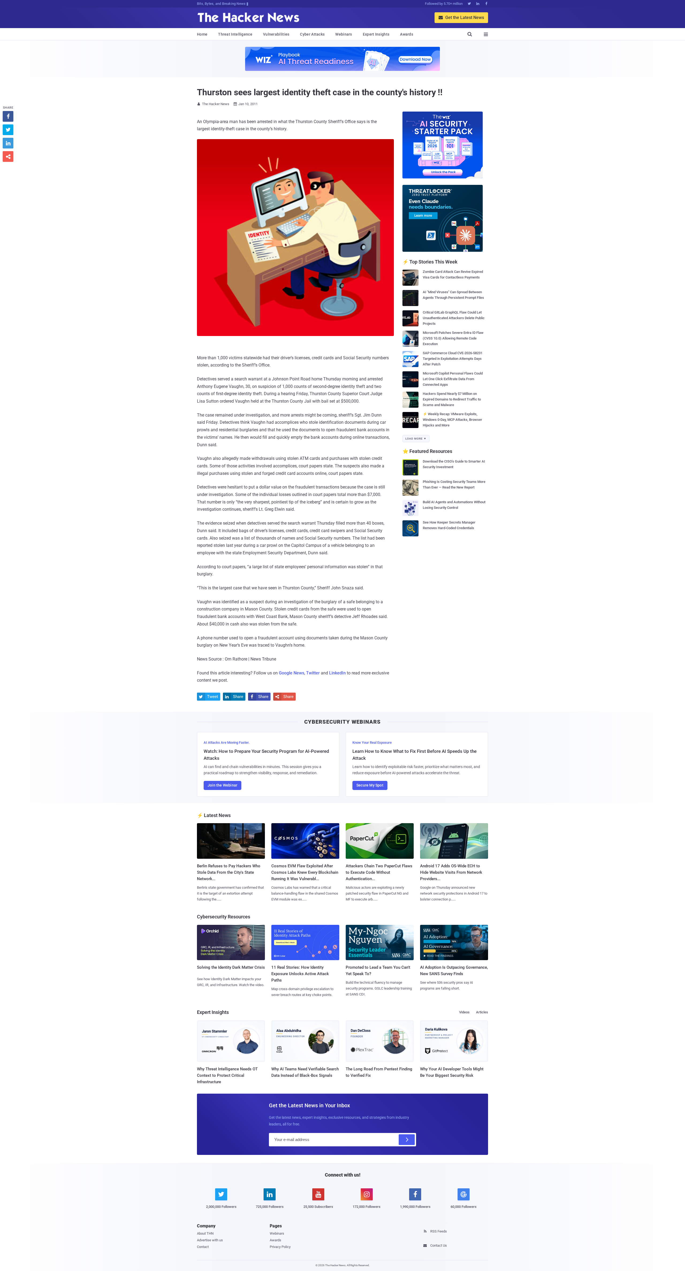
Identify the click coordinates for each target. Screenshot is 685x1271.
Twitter (313, 672)
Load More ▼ (416, 438)
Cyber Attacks (312, 34)
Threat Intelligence (235, 34)
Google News (291, 672)
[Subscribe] (407, 1139)
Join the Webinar (222, 785)
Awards (406, 34)
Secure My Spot (369, 785)
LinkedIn (337, 672)
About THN (205, 1233)
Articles (482, 1012)
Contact (203, 1247)
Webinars (343, 34)
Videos (464, 1012)
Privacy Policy (280, 1247)
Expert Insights (376, 34)
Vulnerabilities (276, 34)
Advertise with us (210, 1240)
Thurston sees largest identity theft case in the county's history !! (320, 92)
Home (202, 34)
